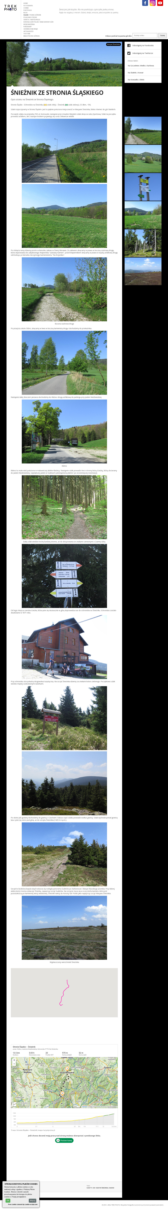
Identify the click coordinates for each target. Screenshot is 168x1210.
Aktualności (28, 31)
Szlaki (26, 15)
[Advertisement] (64, 1161)
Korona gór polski (31, 22)
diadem (111, 1188)
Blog (25, 13)
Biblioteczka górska (31, 36)
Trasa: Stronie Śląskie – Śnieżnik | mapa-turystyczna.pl (33, 1130)
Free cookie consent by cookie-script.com (23, 1204)
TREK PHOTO (10, 7)
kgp (94, 1188)
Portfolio (27, 10)
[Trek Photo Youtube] (160, 3)
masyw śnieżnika (102, 1188)
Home (25, 3)
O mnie (26, 8)
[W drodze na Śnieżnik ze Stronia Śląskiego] (143, 144)
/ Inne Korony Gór (46, 22)
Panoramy (27, 27)
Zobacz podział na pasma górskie (118, 36)
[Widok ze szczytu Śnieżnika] (143, 284)
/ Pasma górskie (35, 15)
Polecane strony (30, 17)
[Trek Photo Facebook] (145, 3)
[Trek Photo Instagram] (153, 3)
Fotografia (28, 6)
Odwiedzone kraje (30, 29)
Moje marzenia (29, 24)
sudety (89, 1188)
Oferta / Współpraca (31, 20)
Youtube (26, 34)
